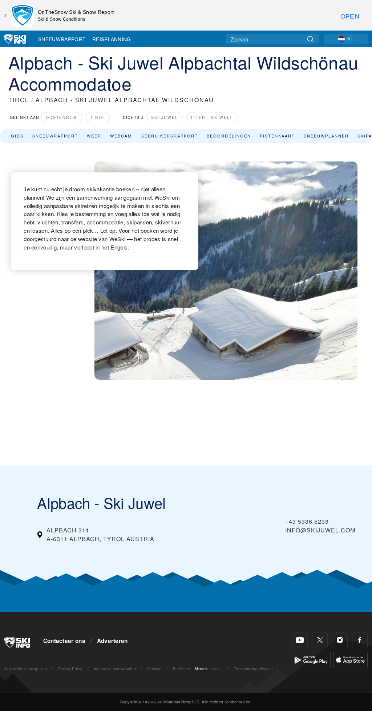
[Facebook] (360, 640)
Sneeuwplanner (326, 136)
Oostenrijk (61, 117)
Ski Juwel (164, 117)
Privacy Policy (70, 668)
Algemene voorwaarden (115, 668)
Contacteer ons (64, 641)
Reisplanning (111, 39)
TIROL (18, 100)
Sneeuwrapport (61, 39)
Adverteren (112, 641)
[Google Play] (311, 659)
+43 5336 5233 (307, 521)
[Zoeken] (310, 39)
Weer (94, 136)
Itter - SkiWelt (211, 117)
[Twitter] (320, 640)
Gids (17, 136)
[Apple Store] (350, 659)
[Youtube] (300, 640)
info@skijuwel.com (320, 530)
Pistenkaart (277, 136)
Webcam (121, 136)
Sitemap (154, 668)
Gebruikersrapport (169, 136)
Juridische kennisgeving (25, 668)
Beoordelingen (229, 136)
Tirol (97, 117)
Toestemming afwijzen (253, 668)
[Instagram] (340, 640)
